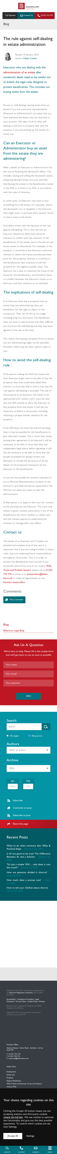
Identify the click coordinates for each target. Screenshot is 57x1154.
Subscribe (18, 800)
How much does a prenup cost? (24, 880)
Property (10, 1078)
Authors (13, 744)
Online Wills (11, 1087)
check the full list (13, 1117)
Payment (12, 15)
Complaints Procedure (25, 999)
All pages (14, 736)
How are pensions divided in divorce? (27, 872)
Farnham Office (12, 1045)
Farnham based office (14, 582)
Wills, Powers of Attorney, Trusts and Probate (24, 1084)
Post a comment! (16, 600)
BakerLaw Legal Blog (13, 631)
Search (12, 721)
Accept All (12, 1136)
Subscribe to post (22, 815)
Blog (6, 624)
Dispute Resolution (14, 1081)
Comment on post (22, 808)
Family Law (11, 1075)
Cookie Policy (32, 1001)
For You (11, 1067)
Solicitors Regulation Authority (21, 993)
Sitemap (42, 1001)
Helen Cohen (30, 58)
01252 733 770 (47, 15)
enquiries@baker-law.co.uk (18, 1058)
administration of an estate (19, 72)
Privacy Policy (21, 1001)
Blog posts (37, 736)
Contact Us (28, 15)
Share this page (20, 824)
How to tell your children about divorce (27, 888)
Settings (30, 1136)
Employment (11, 1072)
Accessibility (11, 999)
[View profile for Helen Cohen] (7, 56)
